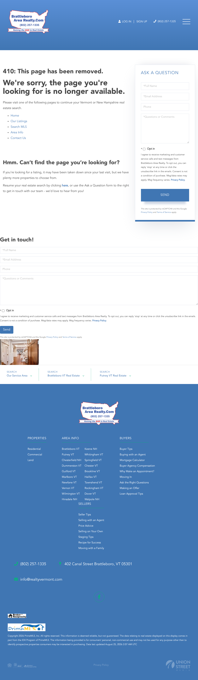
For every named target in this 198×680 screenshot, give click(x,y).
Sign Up (142, 21)
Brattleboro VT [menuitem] (70, 449)
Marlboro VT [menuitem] (69, 477)
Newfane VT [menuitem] (69, 482)
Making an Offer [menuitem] (129, 488)
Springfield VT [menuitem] (93, 460)
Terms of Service (164, 212)
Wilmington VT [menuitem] (71, 494)
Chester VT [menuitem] (91, 466)
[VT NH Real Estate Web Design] (178, 665)
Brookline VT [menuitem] (92, 471)
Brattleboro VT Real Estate (64, 376)
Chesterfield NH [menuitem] (71, 460)
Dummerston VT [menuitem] (72, 466)
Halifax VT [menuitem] (90, 477)
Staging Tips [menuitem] (86, 537)
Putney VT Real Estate (113, 376)
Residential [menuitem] (34, 449)
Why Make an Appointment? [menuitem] (137, 471)
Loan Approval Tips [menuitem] (131, 494)
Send (164, 195)
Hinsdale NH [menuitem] (69, 499)
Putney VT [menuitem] (68, 454)
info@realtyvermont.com (41, 580)
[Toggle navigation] (186, 21)
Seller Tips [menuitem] (85, 514)
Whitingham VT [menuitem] (93, 454)
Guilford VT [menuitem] (69, 471)
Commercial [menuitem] (35, 454)
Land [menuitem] (31, 460)
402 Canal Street (97, 564)
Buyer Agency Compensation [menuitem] (137, 466)
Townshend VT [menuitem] (93, 482)
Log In (126, 21)
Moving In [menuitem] (126, 477)
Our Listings (19, 121)
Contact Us (18, 138)
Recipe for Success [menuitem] (90, 542)
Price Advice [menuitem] (86, 526)
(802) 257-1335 (166, 21)
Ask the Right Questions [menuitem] (134, 482)
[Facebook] (99, 597)
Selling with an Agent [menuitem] (91, 520)
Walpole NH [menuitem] (91, 499)
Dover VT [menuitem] (90, 494)
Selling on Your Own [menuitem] (91, 531)
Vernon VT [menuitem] (68, 488)
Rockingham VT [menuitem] (93, 488)
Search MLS (19, 127)
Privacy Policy (178, 180)
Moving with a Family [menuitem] (91, 548)
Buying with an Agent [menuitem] (133, 454)
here (65, 185)
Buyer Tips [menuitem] (126, 449)
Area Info (17, 132)
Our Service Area (17, 376)
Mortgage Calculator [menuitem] (132, 460)
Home (15, 115)
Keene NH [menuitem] (90, 449)
